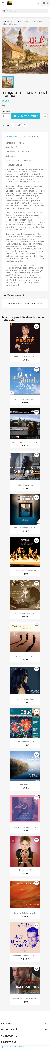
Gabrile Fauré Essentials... (25, 356)
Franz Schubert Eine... (25, 699)
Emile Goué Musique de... (25, 742)
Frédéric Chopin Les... (25, 485)
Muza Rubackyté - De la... (25, 870)
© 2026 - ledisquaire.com (13, 1046)
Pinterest (25, 125)
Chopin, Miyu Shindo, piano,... (25, 399)
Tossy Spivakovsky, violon (25, 613)
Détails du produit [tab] (30, 136)
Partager (13, 125)
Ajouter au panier (26, 115)
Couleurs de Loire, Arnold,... (25, 913)
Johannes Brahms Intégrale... (25, 956)
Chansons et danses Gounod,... (25, 827)
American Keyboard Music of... (25, 570)
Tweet (19, 125)
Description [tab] (12, 136)
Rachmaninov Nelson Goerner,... (25, 998)
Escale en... (25, 784)
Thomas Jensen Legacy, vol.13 (25, 528)
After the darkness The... (25, 656)
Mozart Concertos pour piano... (25, 442)
